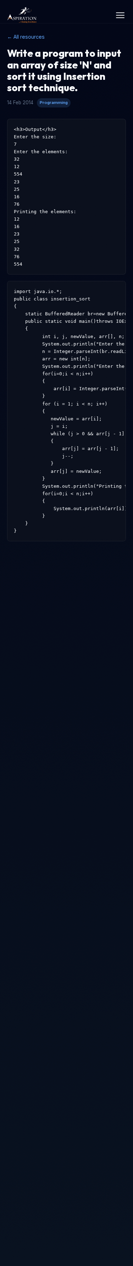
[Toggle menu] (120, 15)
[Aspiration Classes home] (22, 15)
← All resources (26, 37)
